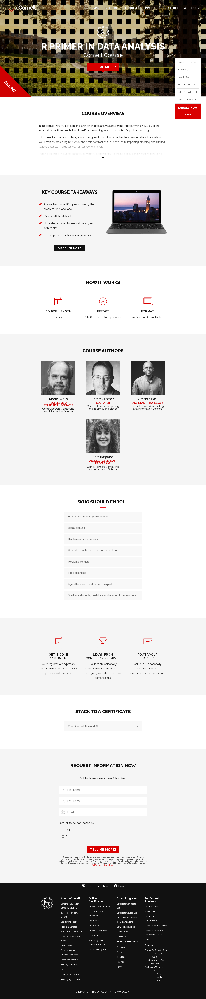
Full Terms (96, 865)
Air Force (121, 947)
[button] (184, 8)
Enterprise (112, 8)
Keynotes (132, 8)
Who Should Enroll (187, 92)
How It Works (185, 77)
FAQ (63, 969)
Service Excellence (126, 927)
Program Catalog (69, 927)
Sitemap (80, 992)
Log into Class (151, 907)
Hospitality (94, 925)
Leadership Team (69, 922)
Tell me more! (103, 67)
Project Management (99, 949)
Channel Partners (69, 955)
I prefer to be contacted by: (77, 822)
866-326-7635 (159, 950)
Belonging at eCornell (71, 979)
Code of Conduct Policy (156, 925)
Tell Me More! (103, 850)
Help (147, 939)
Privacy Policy (108, 865)
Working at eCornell (70, 974)
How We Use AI (121, 992)
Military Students (69, 964)
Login (195, 8)
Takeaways (183, 69)
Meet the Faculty (186, 84)
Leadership (94, 935)
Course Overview (187, 62)
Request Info (169, 8)
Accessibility (151, 911)
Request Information (188, 99)
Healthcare (94, 920)
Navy (119, 967)
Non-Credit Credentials (72, 932)
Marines (120, 962)
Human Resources (98, 930)
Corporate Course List (127, 913)
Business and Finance (99, 907)
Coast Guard (122, 957)
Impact (149, 8)
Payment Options (69, 960)
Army (119, 952)
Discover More (69, 248)
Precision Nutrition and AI (83, 726)
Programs (91, 8)
